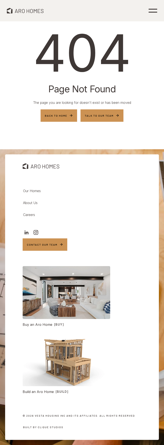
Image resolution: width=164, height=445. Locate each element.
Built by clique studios (43, 427)
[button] (153, 11)
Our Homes (32, 191)
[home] (25, 10)
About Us (30, 203)
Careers (29, 215)
